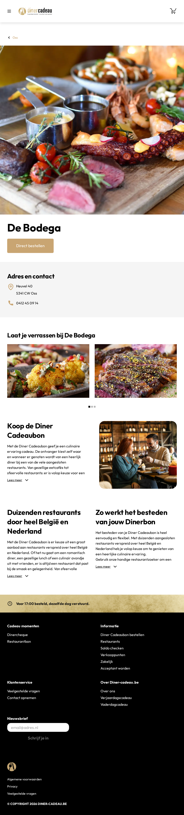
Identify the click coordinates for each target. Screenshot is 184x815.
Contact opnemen (21, 697)
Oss (15, 38)
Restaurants (110, 641)
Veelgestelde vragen (23, 691)
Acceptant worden (115, 668)
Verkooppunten (113, 655)
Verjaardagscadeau (116, 697)
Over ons (108, 691)
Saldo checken (112, 648)
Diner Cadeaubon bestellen (122, 634)
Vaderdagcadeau (114, 704)
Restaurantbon (19, 641)
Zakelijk (107, 661)
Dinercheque (17, 634)
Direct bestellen (30, 245)
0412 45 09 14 (27, 303)
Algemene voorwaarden (24, 779)
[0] (173, 11)
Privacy (12, 786)
